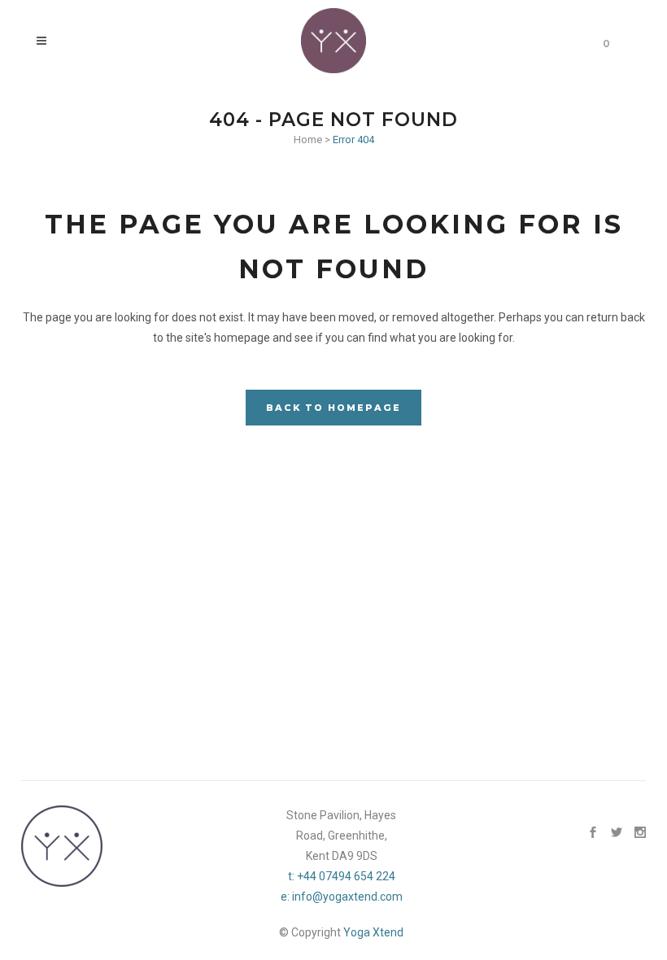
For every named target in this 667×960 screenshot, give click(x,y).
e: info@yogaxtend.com (342, 896)
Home (308, 139)
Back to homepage (333, 407)
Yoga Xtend (373, 932)
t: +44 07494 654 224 (341, 876)
